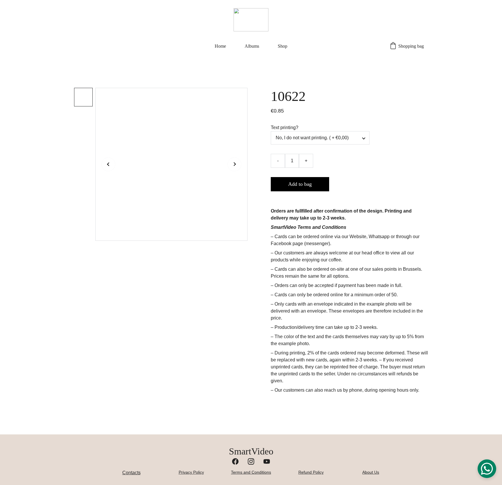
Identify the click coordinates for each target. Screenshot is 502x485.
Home (220, 46)
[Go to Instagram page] (251, 461)
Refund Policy (311, 472)
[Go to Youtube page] (266, 461)
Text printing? (284, 127)
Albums (252, 46)
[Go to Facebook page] (235, 461)
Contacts (131, 472)
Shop (282, 46)
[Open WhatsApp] (487, 468)
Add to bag (300, 184)
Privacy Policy (191, 472)
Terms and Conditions (251, 472)
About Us (370, 472)
